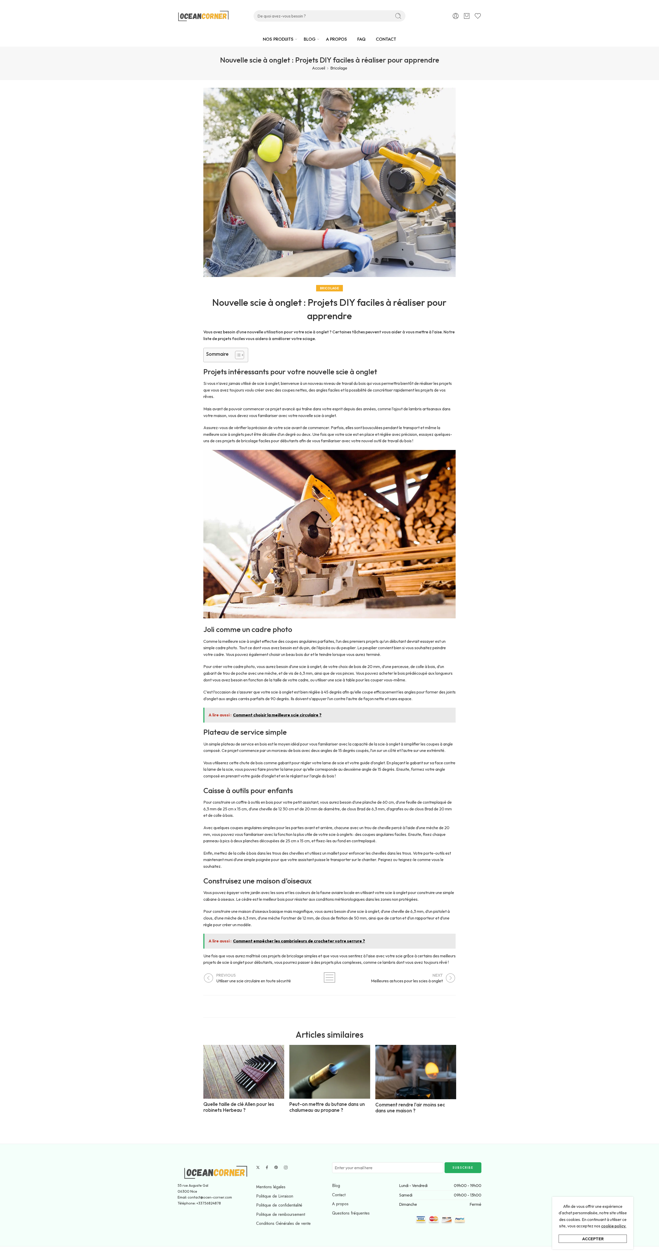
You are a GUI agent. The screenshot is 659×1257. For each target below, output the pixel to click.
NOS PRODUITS (278, 39)
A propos (340, 1204)
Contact (338, 1195)
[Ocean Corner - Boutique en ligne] (203, 16)
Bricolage (338, 68)
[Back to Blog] (329, 977)
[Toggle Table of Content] (237, 355)
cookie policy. (613, 1225)
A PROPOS (336, 39)
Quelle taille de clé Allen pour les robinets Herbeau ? (238, 1107)
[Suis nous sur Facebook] (267, 1167)
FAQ (361, 39)
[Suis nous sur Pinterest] (276, 1167)
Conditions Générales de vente (283, 1223)
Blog (336, 1186)
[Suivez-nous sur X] (258, 1167)
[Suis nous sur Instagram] (285, 1167)
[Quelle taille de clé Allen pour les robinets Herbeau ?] (243, 1072)
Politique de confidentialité (279, 1205)
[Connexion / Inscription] (455, 16)
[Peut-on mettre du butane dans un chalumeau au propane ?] (329, 1072)
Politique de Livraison (274, 1196)
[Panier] (466, 16)
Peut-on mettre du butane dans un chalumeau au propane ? (327, 1107)
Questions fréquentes (351, 1213)
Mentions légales (270, 1187)
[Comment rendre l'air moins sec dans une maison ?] (415, 1072)
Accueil (318, 68)
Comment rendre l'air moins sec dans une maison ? (410, 1108)
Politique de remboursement (280, 1214)
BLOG (310, 39)
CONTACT (386, 39)
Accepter (593, 1238)
